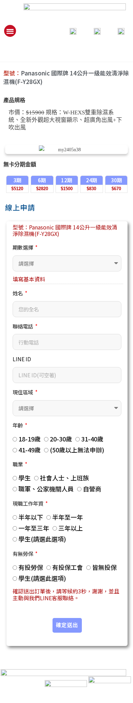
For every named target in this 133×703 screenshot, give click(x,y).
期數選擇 (23, 247)
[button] (10, 31)
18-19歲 (29, 438)
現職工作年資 (28, 503)
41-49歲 (29, 449)
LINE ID (22, 359)
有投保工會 (67, 567)
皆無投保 (104, 567)
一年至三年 (33, 527)
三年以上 (70, 527)
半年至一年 (67, 516)
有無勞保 (23, 553)
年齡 (18, 425)
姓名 (18, 293)
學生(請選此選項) (42, 538)
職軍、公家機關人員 (46, 488)
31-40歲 (92, 438)
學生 (24, 477)
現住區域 (23, 392)
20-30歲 (61, 438)
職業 (18, 464)
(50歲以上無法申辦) (77, 449)
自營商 (92, 488)
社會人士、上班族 (64, 477)
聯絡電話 (23, 326)
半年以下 (30, 516)
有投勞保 (30, 567)
